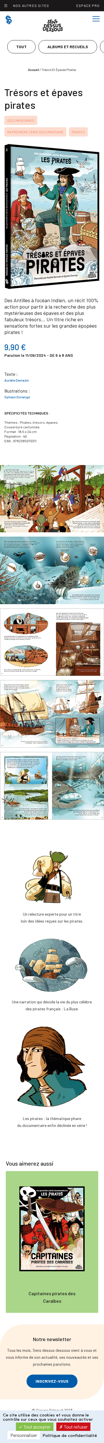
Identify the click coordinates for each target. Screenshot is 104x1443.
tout (21, 46)
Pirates (78, 132)
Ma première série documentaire (35, 132)
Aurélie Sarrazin (16, 380)
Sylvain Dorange (17, 397)
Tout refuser (75, 1426)
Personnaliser (23, 1435)
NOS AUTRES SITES (31, 5)
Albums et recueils (67, 46)
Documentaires (20, 120)
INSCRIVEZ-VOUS (52, 1381)
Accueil (33, 70)
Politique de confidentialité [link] (69, 1436)
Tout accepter (37, 1426)
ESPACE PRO (88, 5)
